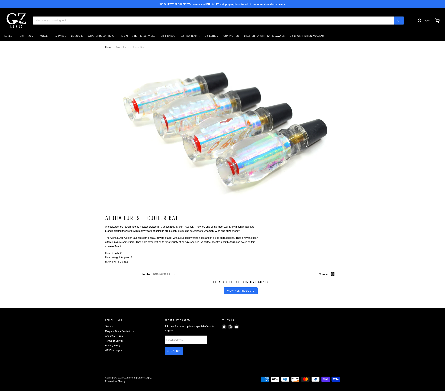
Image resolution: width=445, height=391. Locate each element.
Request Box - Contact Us (119, 331)
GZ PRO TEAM (189, 35)
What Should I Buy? (101, 35)
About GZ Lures (114, 335)
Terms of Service (114, 340)
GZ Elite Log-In (113, 350)
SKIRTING (26, 35)
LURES (8, 35)
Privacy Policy (112, 345)
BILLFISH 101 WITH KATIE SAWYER (264, 35)
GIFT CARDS (168, 35)
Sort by (146, 274)
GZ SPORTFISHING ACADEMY (307, 35)
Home (108, 47)
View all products (240, 290)
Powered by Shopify (115, 381)
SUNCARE (77, 35)
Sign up (173, 351)
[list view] (337, 274)
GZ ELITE (211, 35)
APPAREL (60, 35)
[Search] (399, 21)
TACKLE (43, 35)
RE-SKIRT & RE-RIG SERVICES (138, 35)
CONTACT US (231, 35)
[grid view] (332, 274)
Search (109, 326)
